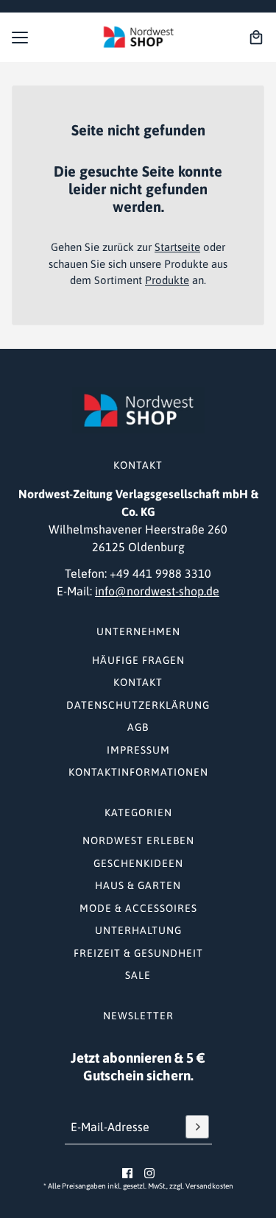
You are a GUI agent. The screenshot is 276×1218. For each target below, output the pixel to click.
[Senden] (197, 1127)
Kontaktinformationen (138, 772)
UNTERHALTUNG (138, 930)
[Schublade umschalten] (20, 37)
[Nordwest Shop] (138, 37)
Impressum (138, 750)
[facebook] (127, 1173)
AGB (138, 727)
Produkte (167, 280)
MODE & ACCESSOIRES (138, 908)
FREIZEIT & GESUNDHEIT (138, 953)
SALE (138, 975)
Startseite (177, 247)
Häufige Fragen (138, 660)
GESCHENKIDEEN (138, 863)
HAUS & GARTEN (138, 885)
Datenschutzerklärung (138, 705)
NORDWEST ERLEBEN (138, 840)
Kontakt (138, 682)
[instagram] (149, 1173)
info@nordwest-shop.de (157, 591)
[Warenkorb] (256, 37)
